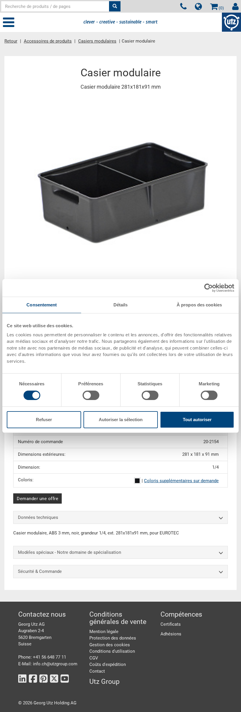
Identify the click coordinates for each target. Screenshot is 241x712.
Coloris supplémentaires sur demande (181, 480)
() (221, 8)
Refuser (44, 419)
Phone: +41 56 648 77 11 (42, 657)
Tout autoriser (197, 419)
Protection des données (112, 638)
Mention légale (103, 631)
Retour (10, 41)
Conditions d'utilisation (112, 651)
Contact (97, 671)
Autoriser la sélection (121, 419)
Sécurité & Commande (40, 571)
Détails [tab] (120, 304)
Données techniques (38, 517)
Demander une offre (37, 498)
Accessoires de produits (48, 41)
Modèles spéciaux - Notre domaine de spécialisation (69, 552)
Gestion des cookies (109, 644)
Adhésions (170, 634)
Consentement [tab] (41, 304)
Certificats (170, 624)
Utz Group (104, 682)
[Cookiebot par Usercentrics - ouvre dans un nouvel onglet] (208, 288)
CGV (93, 658)
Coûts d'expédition (107, 664)
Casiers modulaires (97, 41)
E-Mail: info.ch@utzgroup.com (47, 664)
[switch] (91, 395)
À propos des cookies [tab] (199, 304)
